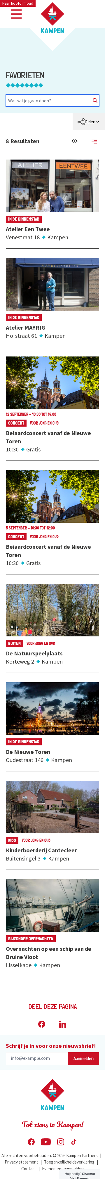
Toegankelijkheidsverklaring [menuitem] (69, 1162)
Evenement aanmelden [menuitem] (63, 1168)
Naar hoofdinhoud (17, 3)
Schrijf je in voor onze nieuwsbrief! (51, 1045)
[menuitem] (89, 122)
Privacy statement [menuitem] (21, 1162)
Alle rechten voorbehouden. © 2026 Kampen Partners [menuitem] (49, 1155)
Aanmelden (84, 1058)
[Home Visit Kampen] (52, 17)
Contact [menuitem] (28, 1168)
